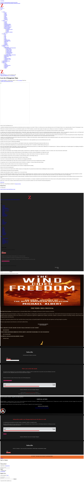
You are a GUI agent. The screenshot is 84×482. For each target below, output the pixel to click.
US (9, 75)
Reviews (5, 18)
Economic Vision (9, 50)
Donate (1, 7)
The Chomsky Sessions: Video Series (10, 54)
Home (1, 74)
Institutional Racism (9, 52)
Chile (5, 37)
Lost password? (2, 471)
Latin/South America (7, 40)
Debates (5, 17)
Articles (5, 12)
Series (5, 16)
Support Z (5, 67)
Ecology (5, 22)
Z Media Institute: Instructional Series (10, 47)
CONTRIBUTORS (5, 45)
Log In (2, 469)
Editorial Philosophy (7, 65)
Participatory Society (9, 29)
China (5, 38)
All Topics (5, 32)
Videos (5, 13)
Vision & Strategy (7, 28)
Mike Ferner (3, 80)
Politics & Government (7, 26)
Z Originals (6, 19)
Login (7, 475)
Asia (5, 35)
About (1, 236)
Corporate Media (6, 25)
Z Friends (5, 64)
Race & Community (7, 27)
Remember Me (4, 470)
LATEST (3, 11)
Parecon (7, 31)
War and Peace (12, 75)
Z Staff (5, 63)
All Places (5, 44)
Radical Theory (8, 48)
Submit (11, 271)
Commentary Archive (7, 59)
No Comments (20, 80)
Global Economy (8, 51)
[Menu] (0, 10)
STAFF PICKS (4, 61)
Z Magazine (5, 74)
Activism (5, 21)
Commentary (2, 75)
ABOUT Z (4, 62)
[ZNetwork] (2, 6)
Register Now (7, 465)
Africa (5, 34)
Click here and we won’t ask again (30, 392)
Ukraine (5, 42)
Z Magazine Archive (7, 58)
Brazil (5, 36)
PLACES (3, 33)
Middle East (6, 41)
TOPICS (3, 20)
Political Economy (9, 49)
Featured (5, 15)
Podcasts (5, 14)
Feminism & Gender (7, 24)
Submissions (6, 66)
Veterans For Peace (18, 183)
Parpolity (7, 30)
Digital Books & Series (7, 55)
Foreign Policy (7, 75)
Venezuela (5, 43)
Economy (5, 23)
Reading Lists (6, 56)
